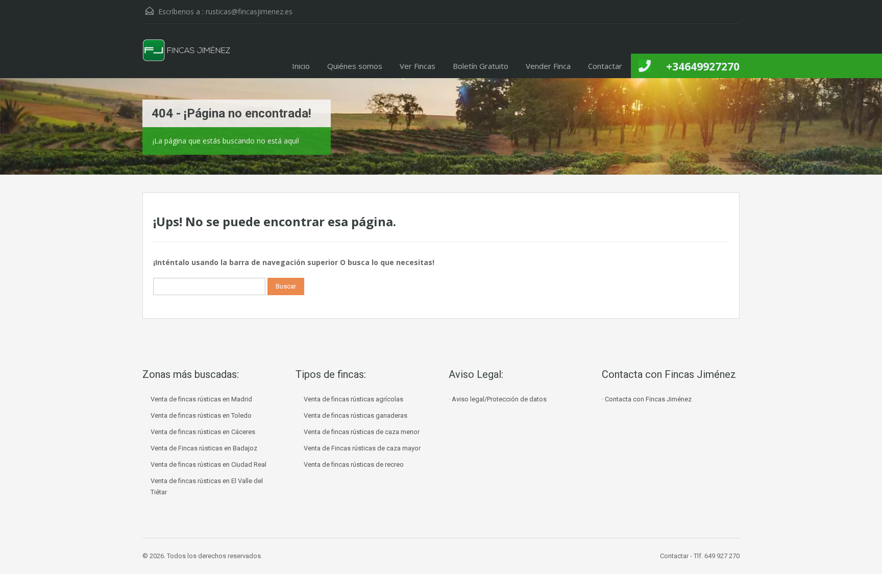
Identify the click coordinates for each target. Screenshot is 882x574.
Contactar (605, 66)
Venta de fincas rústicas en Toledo (201, 415)
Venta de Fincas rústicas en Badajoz (204, 448)
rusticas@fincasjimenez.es (249, 11)
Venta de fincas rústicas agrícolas (353, 399)
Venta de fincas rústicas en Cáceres (203, 432)
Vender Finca (548, 66)
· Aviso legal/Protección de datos (498, 399)
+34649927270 (703, 66)
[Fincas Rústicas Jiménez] (187, 58)
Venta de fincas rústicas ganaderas (355, 415)
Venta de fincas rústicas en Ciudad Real (208, 464)
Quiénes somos (354, 66)
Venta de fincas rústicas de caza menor (362, 432)
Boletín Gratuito (480, 66)
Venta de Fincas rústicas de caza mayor (362, 448)
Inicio (301, 66)
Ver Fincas (417, 66)
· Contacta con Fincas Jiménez (647, 399)
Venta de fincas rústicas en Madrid (201, 399)
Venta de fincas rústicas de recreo (354, 464)
